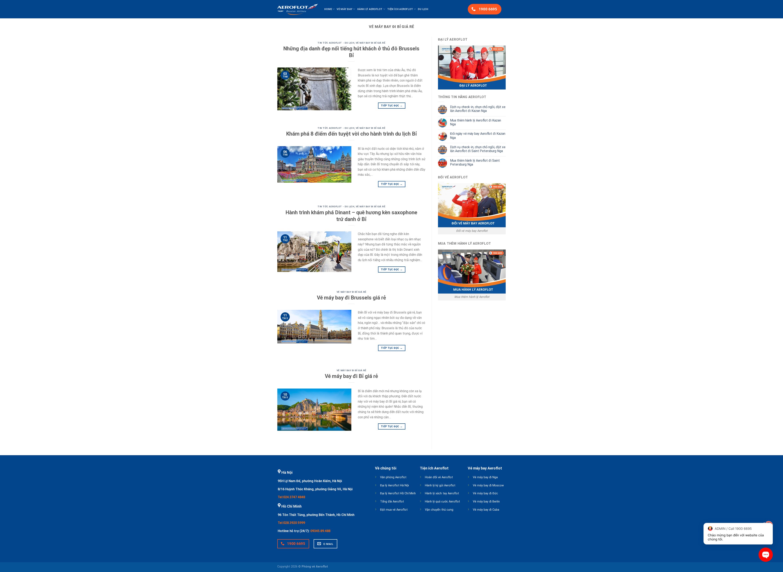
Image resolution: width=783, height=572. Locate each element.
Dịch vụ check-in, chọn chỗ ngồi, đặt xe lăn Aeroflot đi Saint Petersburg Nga (477, 149)
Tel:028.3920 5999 (291, 523)
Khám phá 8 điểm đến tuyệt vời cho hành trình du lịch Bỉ (351, 134)
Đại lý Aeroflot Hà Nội (394, 485)
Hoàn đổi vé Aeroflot (439, 477)
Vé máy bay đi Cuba (486, 509)
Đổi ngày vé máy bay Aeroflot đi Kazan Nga (477, 135)
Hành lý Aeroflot (370, 9)
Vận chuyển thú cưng (439, 509)
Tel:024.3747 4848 (291, 497)
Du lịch (423, 9)
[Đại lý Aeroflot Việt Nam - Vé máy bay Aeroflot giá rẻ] (297, 9)
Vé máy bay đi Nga (485, 477)
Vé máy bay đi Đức (485, 493)
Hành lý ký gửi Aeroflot (440, 485)
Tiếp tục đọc (392, 105)
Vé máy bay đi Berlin (486, 501)
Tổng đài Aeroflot (392, 501)
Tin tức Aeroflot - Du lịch (335, 43)
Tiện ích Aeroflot (400, 9)
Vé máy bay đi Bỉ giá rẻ (370, 43)
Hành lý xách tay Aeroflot (442, 493)
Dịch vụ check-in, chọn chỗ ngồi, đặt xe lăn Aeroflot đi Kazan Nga (477, 109)
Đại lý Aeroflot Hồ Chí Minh (398, 493)
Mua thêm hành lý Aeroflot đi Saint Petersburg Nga (475, 162)
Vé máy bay (344, 9)
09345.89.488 (320, 531)
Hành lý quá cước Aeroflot (442, 501)
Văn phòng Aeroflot (393, 477)
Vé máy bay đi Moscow (488, 485)
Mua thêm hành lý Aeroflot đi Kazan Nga (475, 122)
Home (328, 9)
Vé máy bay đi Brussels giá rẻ (351, 298)
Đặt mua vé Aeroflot (394, 509)
